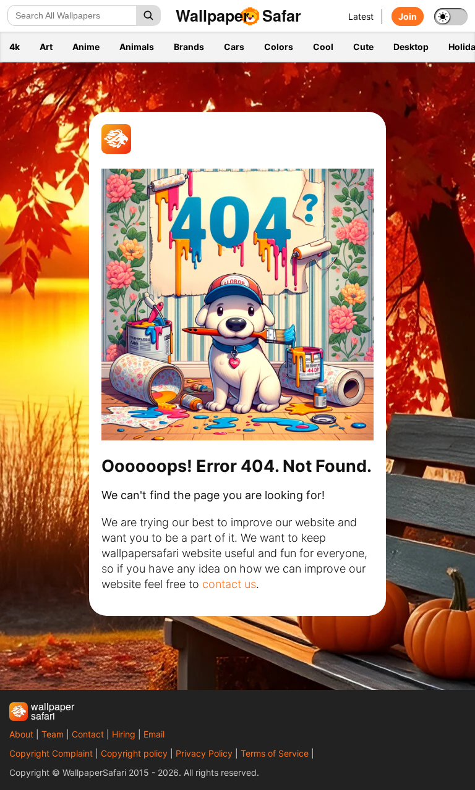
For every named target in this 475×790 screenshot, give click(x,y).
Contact (88, 734)
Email (154, 734)
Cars (234, 46)
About (21, 734)
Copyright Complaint (51, 753)
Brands (189, 46)
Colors (278, 46)
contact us (229, 584)
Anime (86, 46)
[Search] (148, 15)
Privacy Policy (204, 753)
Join (407, 16)
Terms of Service (275, 753)
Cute (363, 46)
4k (14, 46)
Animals (136, 46)
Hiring (123, 734)
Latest (361, 16)
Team (52, 734)
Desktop (411, 46)
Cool (323, 46)
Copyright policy (134, 753)
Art (46, 46)
